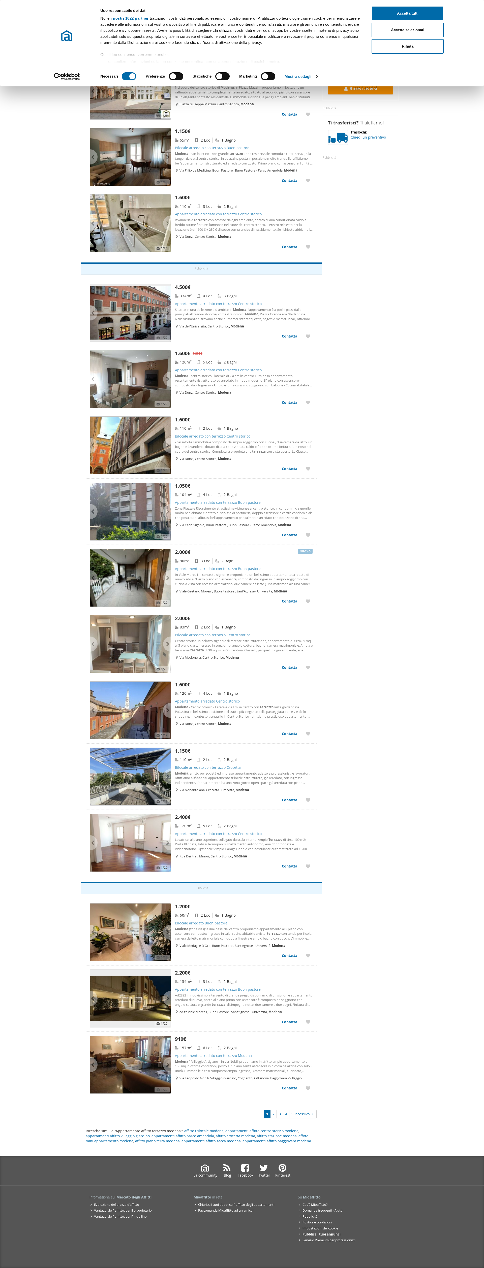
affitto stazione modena (277, 1135)
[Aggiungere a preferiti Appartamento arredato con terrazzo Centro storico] (308, 114)
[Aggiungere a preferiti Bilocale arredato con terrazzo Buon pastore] (308, 180)
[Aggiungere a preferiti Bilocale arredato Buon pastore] (308, 955)
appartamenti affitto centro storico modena (261, 1130)
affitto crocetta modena (235, 1135)
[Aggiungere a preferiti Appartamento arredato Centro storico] (308, 733)
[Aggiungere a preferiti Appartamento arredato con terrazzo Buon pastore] (308, 535)
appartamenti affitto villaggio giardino (118, 1135)
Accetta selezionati (407, 30)
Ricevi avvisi (363, 88)
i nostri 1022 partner (130, 18)
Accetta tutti (407, 13)
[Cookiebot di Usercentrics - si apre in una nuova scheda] (67, 76)
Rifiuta (407, 46)
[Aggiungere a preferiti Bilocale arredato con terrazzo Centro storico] (308, 468)
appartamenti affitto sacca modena (211, 1141)
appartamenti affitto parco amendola (183, 1135)
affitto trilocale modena (204, 1130)
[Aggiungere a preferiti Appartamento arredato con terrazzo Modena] (308, 1088)
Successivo (300, 1114)
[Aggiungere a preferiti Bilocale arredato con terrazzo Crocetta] (308, 800)
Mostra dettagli (298, 76)
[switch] (176, 76)
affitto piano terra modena (157, 1141)
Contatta (289, 114)
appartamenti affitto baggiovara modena (277, 1141)
